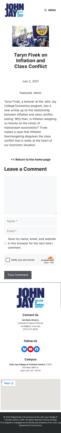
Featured (26, 93)
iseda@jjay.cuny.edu (30, 326)
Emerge (53, 420)
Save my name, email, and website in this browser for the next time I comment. (32, 243)
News (37, 93)
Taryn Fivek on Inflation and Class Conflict (30, 60)
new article (11, 110)
